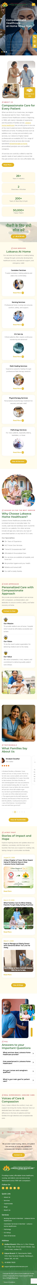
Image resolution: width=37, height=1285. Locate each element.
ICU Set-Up (18, 339)
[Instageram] (3, 1192)
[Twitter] (18, 1192)
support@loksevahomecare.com (16, 1271)
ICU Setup (7, 1237)
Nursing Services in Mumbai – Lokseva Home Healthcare (19, 1224)
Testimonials (8, 1208)
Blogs (6, 1211)
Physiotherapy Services (18, 402)
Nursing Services (18, 307)
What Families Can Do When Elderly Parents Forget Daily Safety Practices (18, 908)
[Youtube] (14, 1192)
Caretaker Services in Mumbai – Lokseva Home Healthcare (18, 1229)
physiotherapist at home (18, 148)
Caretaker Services (18, 275)
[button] (6, 56)
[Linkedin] (11, 1192)
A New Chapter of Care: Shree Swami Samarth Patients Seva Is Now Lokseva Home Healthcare (18, 866)
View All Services (9, 1240)
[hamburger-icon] (33, 4)
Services (7, 1205)
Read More (17, 297)
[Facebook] (7, 1192)
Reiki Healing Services (18, 370)
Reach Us (7, 1214)
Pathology (7, 1234)
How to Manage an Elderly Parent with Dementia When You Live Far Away (17, 950)
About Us (7, 1202)
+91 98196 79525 (9, 1267)
